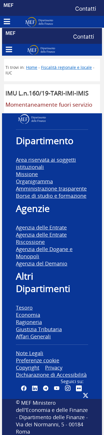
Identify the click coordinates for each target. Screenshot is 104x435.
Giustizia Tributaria (39, 329)
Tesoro (24, 307)
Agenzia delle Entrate (41, 227)
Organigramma (34, 181)
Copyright (27, 367)
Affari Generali (33, 336)
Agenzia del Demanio (41, 263)
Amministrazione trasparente (51, 188)
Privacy (53, 367)
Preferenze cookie (37, 360)
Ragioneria (29, 321)
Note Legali (29, 353)
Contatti (85, 8)
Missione (27, 174)
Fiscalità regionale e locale (66, 67)
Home (31, 67)
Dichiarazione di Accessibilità (51, 374)
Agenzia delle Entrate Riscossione (41, 238)
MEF (8, 5)
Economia (28, 314)
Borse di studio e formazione (51, 195)
